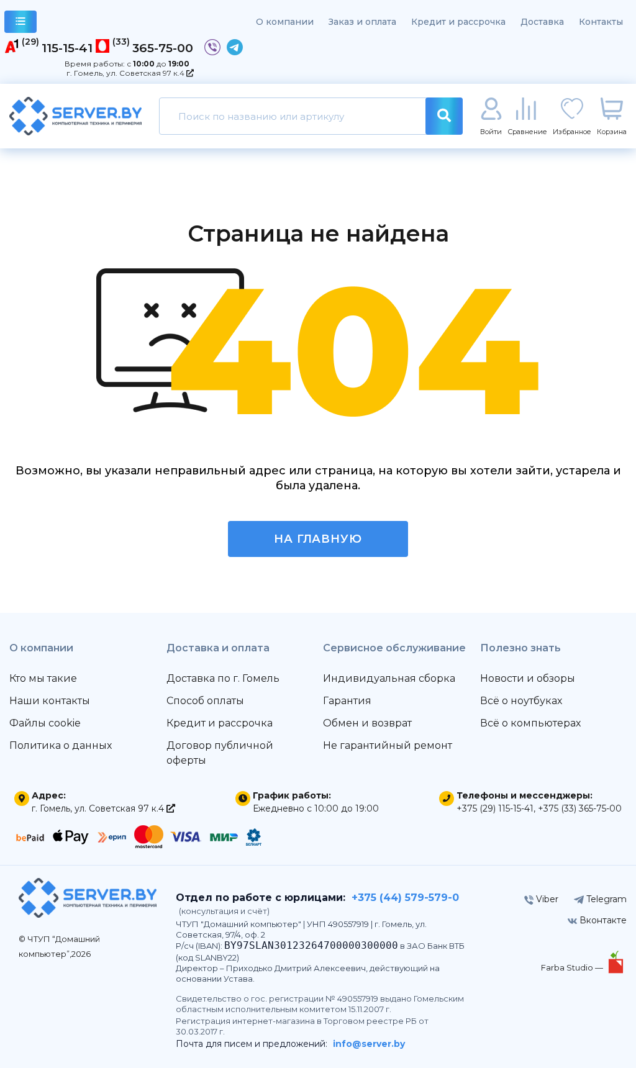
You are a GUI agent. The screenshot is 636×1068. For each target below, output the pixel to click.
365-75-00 (162, 47)
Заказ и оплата (362, 21)
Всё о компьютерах (530, 723)
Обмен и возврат (367, 723)
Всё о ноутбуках (521, 701)
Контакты (601, 21)
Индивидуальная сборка (389, 678)
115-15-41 (67, 47)
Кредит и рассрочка (458, 21)
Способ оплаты (205, 701)
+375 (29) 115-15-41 (495, 808)
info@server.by (369, 1043)
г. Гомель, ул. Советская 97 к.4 (126, 73)
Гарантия (347, 701)
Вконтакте (602, 920)
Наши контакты (49, 701)
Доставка (542, 21)
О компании (285, 21)
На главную (318, 539)
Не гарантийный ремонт (387, 745)
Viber (546, 899)
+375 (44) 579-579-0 (405, 897)
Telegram (605, 899)
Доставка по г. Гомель (222, 678)
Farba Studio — (573, 967)
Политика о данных (60, 745)
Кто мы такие (43, 678)
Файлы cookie (45, 723)
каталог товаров (20, 22)
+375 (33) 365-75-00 (580, 808)
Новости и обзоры (527, 678)
